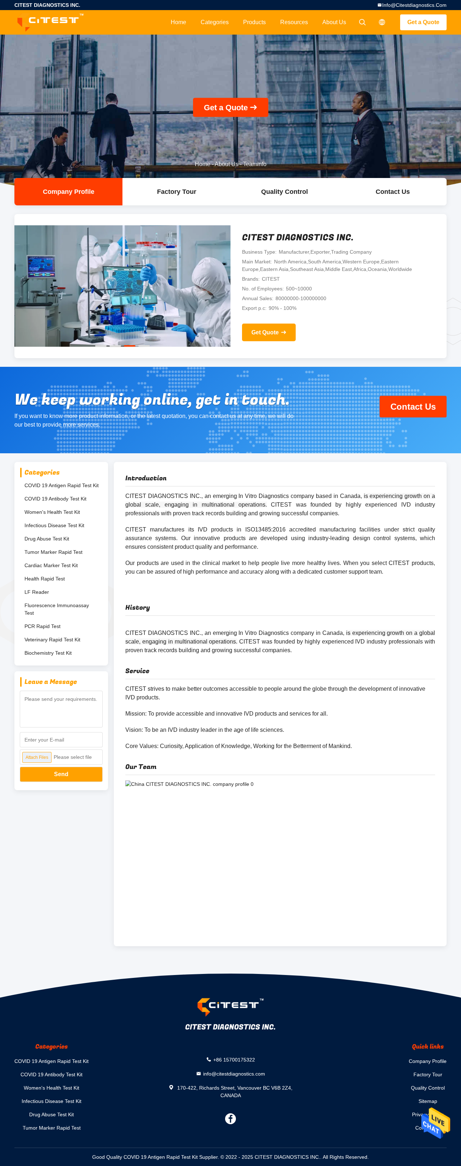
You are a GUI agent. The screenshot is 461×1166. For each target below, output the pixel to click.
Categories (215, 22)
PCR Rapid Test (42, 626)
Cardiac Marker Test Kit (51, 565)
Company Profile (428, 1061)
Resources (294, 22)
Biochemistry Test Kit (48, 653)
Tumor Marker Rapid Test (53, 552)
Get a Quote (423, 22)
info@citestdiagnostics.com (414, 5)
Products (254, 22)
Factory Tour (176, 191)
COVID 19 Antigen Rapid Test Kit (61, 485)
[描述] (382, 22)
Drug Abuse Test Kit (46, 539)
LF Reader (36, 592)
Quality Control (284, 191)
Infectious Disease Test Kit (54, 525)
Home (178, 22)
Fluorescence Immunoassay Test (56, 609)
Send (61, 774)
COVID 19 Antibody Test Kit (55, 499)
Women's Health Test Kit (52, 512)
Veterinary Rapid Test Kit (52, 639)
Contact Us (393, 191)
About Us (334, 22)
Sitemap (428, 1101)
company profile (68, 191)
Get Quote (265, 332)
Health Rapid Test (44, 579)
